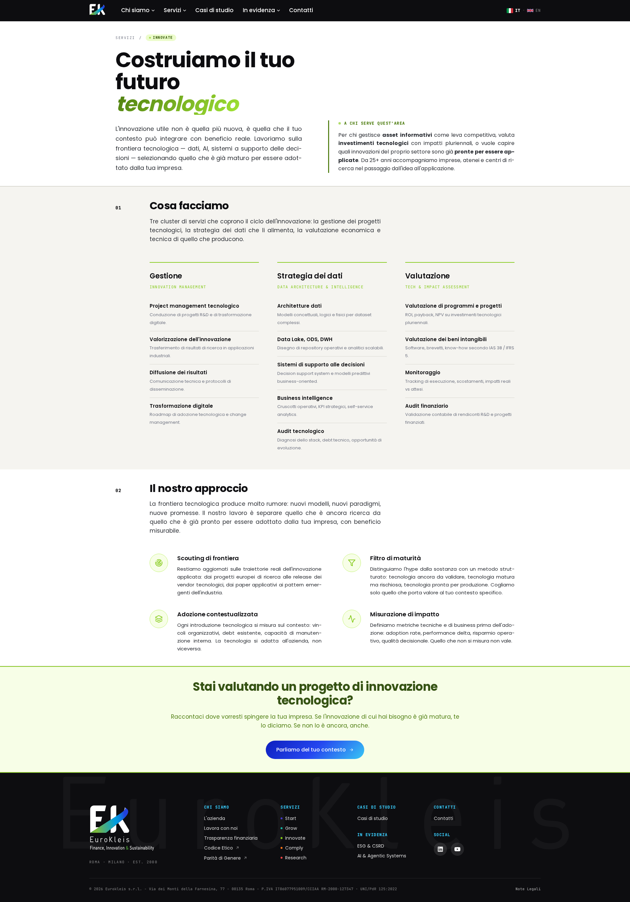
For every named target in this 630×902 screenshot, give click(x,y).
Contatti (301, 10)
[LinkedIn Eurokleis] (440, 849)
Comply (294, 848)
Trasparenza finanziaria (231, 838)
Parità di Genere (225, 858)
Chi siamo (135, 10)
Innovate (295, 838)
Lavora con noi (221, 828)
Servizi (172, 10)
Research (295, 857)
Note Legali (528, 889)
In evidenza (259, 10)
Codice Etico (221, 848)
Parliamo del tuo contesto (311, 749)
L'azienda (214, 818)
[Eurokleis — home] (97, 10)
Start (290, 818)
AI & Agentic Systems (381, 855)
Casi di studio (214, 10)
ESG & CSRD (370, 846)
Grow (291, 828)
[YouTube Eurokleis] (457, 849)
